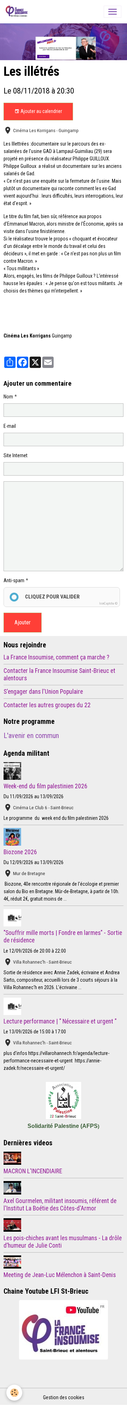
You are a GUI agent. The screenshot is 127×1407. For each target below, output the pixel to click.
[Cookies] (14, 1393)
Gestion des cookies (63, 1397)
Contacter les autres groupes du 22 (47, 705)
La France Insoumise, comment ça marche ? (56, 657)
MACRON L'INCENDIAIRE (33, 1171)
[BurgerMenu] (112, 12)
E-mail (10, 426)
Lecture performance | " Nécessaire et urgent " (60, 1021)
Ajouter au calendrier (40, 111)
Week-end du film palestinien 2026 (45, 786)
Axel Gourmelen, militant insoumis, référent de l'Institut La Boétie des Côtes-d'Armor (60, 1204)
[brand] (18, 12)
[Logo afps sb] (63, 1100)
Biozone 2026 (20, 852)
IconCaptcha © (108, 603)
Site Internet (16, 455)
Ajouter (22, 622)
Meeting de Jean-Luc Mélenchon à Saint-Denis (60, 1274)
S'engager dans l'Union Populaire (43, 691)
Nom (8, 396)
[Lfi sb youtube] (63, 1330)
